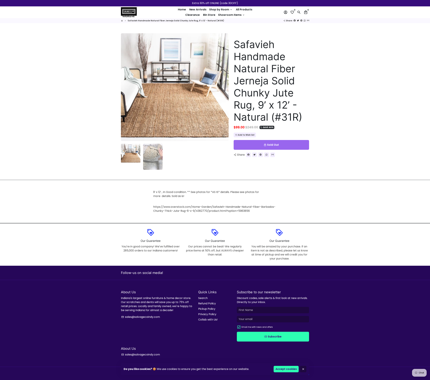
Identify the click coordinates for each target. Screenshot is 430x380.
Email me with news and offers (257, 327)
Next (224, 87)
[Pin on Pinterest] (301, 20)
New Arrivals (197, 9)
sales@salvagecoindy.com (140, 317)
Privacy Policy (207, 314)
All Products (244, 9)
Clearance (192, 15)
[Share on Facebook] (295, 20)
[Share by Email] (308, 20)
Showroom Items (231, 15)
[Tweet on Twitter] (298, 20)
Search (203, 298)
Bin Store (209, 15)
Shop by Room (220, 9)
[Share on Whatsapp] (305, 20)
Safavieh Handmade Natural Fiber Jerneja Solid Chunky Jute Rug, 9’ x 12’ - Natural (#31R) (176, 20)
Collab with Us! (208, 320)
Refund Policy (207, 303)
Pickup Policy (206, 309)
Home (182, 9)
